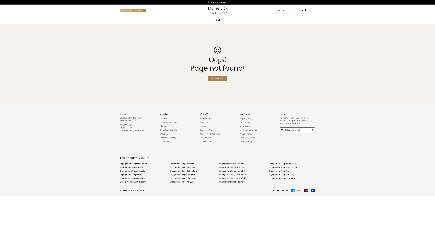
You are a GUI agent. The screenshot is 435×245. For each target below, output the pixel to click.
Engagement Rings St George (282, 174)
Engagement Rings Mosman (231, 182)
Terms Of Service (247, 137)
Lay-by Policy (246, 122)
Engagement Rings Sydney (132, 167)
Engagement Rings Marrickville (233, 171)
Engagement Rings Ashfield (182, 163)
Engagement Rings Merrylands (232, 174)
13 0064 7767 (126, 128)
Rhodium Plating (207, 141)
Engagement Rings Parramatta (283, 167)
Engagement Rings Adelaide (132, 171)
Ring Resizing (205, 137)
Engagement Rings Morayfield (232, 178)
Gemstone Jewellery (169, 130)
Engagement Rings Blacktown (183, 167)
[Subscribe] (312, 130)
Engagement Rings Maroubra (232, 167)
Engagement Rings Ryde (279, 171)
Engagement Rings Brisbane (132, 178)
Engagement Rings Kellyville (182, 182)
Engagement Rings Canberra (133, 182)
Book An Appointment (217, 2)
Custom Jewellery (168, 137)
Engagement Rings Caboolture (183, 171)
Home (217, 20)
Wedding (164, 134)
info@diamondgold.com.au (132, 130)
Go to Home (217, 78)
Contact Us (205, 126)
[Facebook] (278, 190)
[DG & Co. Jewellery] (217, 10)
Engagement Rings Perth (131, 174)
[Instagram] (283, 190)
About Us (204, 122)
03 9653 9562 (126, 125)
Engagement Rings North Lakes (283, 163)
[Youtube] (287, 190)
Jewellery (164, 118)
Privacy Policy (246, 134)
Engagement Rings (168, 122)
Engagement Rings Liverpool (231, 163)
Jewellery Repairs (208, 130)
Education (164, 141)
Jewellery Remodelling (210, 134)
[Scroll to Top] (430, 232)
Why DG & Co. (206, 118)
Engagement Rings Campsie (182, 174)
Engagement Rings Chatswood (183, 178)
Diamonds (164, 126)
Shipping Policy (246, 118)
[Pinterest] (274, 190)
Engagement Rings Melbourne (133, 163)
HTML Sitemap (246, 141)
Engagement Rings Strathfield (282, 178)
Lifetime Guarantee (248, 130)
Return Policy (245, 126)
